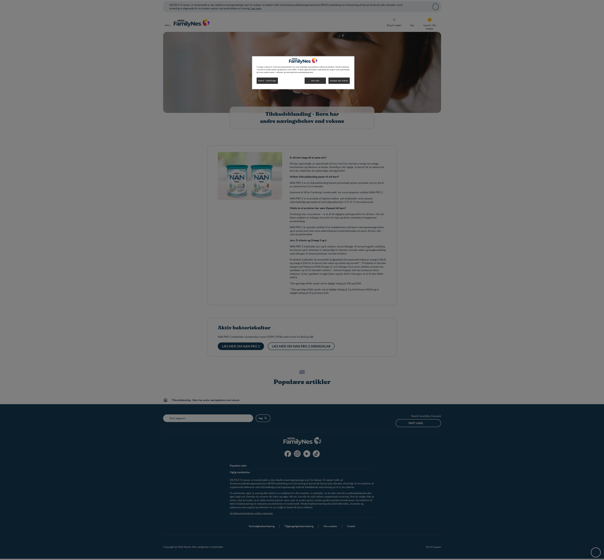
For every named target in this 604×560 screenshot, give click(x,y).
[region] (303, 72)
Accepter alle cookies (339, 80)
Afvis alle (315, 80)
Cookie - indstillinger (267, 80)
